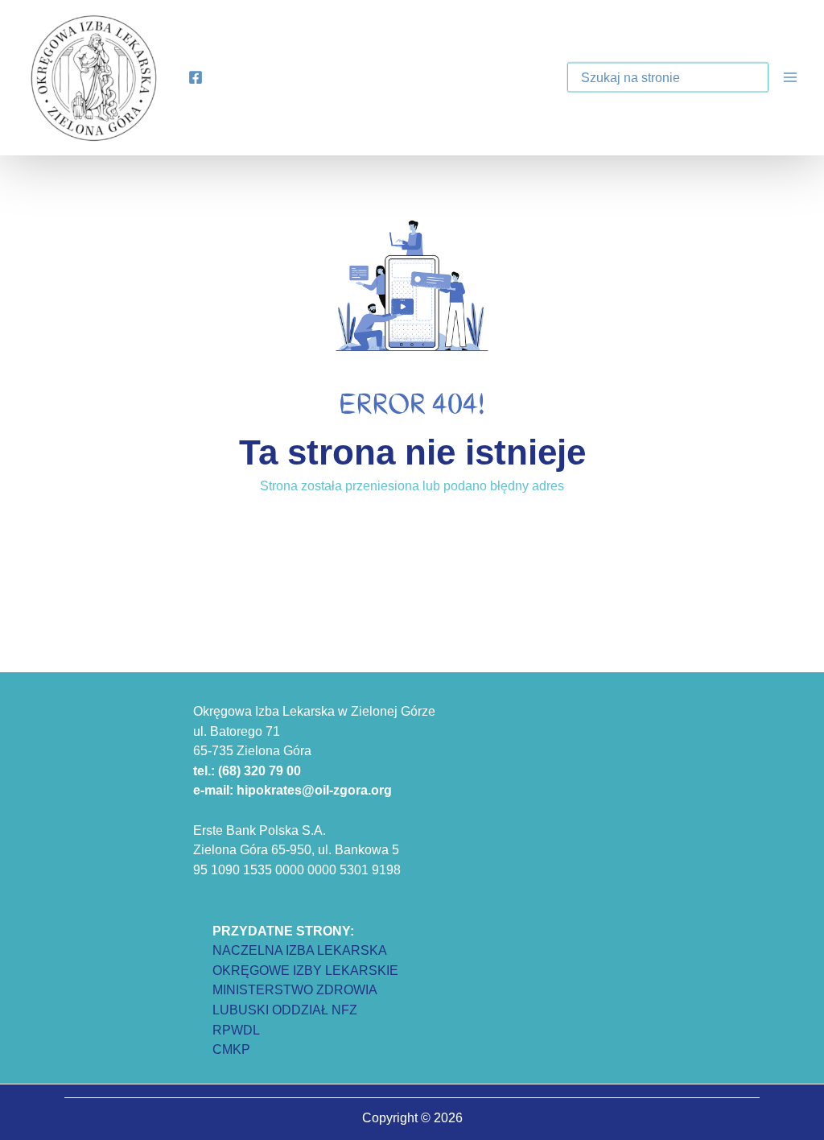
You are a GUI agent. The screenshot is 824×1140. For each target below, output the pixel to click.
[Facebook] (195, 77)
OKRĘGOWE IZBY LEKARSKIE (305, 970)
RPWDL (236, 1029)
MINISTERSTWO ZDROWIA (294, 989)
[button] (745, 79)
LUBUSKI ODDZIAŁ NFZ (284, 1009)
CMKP (231, 1049)
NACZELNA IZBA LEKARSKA (299, 950)
